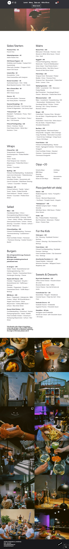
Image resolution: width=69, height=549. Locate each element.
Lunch (26, 2)
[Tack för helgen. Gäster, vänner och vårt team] (17, 423)
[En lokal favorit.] (51, 389)
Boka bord (36, 6)
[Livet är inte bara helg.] (51, 355)
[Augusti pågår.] (17, 389)
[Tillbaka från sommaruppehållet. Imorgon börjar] (51, 526)
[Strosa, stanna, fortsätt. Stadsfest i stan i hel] (17, 526)
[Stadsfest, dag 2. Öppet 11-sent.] (17, 458)
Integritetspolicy (9, 546)
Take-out (37, 2)
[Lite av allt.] (17, 355)
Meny (31, 2)
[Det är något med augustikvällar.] (51, 492)
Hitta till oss (45, 2)
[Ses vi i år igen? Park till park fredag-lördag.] (17, 492)
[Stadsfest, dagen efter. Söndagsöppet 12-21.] (51, 423)
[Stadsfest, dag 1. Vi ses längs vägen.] (51, 458)
